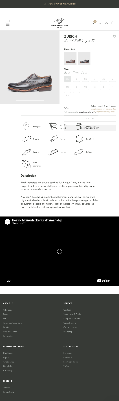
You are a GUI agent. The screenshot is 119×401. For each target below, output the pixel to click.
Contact (67, 309)
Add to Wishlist (114, 36)
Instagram (67, 353)
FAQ (5, 318)
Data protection (10, 331)
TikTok (66, 366)
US (77, 73)
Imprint (6, 327)
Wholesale (7, 309)
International (8, 391)
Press (5, 314)
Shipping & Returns (71, 318)
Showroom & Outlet (72, 314)
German (6, 387)
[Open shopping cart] (113, 22)
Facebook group (70, 361)
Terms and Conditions (12, 322)
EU (86, 73)
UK (69, 73)
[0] (93, 23)
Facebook (67, 357)
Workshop (68, 331)
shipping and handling (87, 112)
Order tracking (69, 322)
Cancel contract (70, 327)
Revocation (8, 336)
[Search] (99, 23)
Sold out (90, 118)
